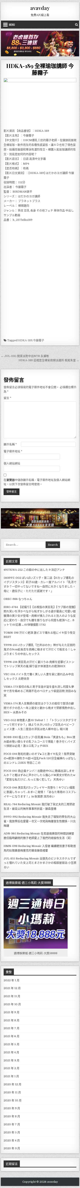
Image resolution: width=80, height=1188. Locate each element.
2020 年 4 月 (12, 1140)
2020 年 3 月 (12, 1148)
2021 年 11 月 (12, 996)
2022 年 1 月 (11, 980)
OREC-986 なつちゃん (18, 599)
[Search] (76, 25)
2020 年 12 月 (12, 1084)
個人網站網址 (12, 463)
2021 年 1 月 (11, 1076)
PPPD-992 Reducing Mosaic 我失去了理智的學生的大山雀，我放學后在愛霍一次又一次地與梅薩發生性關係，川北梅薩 (40, 821)
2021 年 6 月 (11, 1036)
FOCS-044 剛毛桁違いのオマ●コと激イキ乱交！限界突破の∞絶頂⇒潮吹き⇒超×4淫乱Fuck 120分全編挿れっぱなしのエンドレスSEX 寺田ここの (40, 758)
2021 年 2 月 (11, 1068)
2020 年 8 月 (12, 1116)
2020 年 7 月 (12, 1124)
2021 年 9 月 (11, 1012)
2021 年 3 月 (11, 1060)
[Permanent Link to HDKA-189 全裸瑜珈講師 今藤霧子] (40, 102)
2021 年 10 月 (12, 1004)
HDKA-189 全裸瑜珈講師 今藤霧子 (40, 69)
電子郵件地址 (13, 451)
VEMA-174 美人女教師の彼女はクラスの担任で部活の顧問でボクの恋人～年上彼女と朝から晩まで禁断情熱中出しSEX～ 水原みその (40, 708)
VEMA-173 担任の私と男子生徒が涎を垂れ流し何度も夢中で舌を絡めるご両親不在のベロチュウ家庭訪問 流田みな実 (40, 691)
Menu (12, 24)
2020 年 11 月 (12, 1092)
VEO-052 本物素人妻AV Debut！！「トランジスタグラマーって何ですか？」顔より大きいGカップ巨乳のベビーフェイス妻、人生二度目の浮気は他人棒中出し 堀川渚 (40, 725)
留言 (7, 398)
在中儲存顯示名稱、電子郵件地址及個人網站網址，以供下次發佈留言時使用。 (37, 482)
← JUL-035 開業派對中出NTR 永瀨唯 (25, 356)
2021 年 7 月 (11, 1028)
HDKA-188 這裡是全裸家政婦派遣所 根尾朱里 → (49, 360)
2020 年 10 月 (13, 1100)
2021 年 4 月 (11, 1052)
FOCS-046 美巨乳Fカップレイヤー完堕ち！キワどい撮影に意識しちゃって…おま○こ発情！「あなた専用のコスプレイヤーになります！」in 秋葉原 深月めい (40, 792)
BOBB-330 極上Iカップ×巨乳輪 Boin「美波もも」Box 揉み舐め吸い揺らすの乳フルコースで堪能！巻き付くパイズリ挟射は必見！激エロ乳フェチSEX (40, 742)
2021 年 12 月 (12, 988)
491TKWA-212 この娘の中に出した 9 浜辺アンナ (34, 569)
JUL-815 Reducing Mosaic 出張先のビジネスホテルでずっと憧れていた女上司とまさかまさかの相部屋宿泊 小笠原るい (40, 863)
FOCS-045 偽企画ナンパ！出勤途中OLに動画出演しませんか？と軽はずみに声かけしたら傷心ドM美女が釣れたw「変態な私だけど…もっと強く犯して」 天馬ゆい (39, 775)
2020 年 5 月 (12, 1132)
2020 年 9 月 (12, 1108)
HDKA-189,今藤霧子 (31, 340)
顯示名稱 (10, 444)
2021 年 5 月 (11, 1044)
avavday (40, 7)
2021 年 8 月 (11, 1020)
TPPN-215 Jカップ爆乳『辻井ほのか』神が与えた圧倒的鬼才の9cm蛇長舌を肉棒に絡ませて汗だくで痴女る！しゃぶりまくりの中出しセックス (40, 649)
